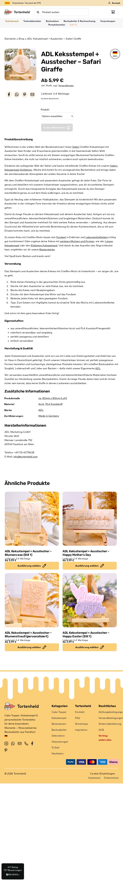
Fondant (61, 237)
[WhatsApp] (17, 94)
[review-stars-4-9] (17, 10)
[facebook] (32, 743)
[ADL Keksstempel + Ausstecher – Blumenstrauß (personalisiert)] (32, 600)
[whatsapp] (13, 743)
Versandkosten (66, 85)
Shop (21, 38)
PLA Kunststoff (54, 404)
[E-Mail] (32, 94)
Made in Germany (48, 415)
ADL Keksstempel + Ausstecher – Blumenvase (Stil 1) (28, 553)
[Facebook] (9, 94)
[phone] (26, 743)
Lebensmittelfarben (97, 237)
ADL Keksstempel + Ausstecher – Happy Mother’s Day (86, 553)
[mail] (19, 743)
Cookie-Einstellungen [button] (102, 773)
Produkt (45, 109)
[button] (13, 871)
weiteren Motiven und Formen (77, 241)
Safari (75, 146)
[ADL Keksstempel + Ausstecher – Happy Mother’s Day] (90, 519)
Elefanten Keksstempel (44, 245)
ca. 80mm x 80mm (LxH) (52, 398)
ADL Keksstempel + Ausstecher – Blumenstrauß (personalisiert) (28, 634)
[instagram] (6, 743)
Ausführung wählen (29, 565)
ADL (97, 368)
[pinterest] (5, 750)
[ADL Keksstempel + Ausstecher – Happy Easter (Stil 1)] (90, 600)
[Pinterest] (24, 94)
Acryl (41, 404)
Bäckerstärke (47, 249)
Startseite (10, 38)
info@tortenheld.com (26, 456)
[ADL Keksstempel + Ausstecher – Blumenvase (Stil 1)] (32, 519)
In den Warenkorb (54, 127)
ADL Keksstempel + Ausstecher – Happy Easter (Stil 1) (86, 634)
